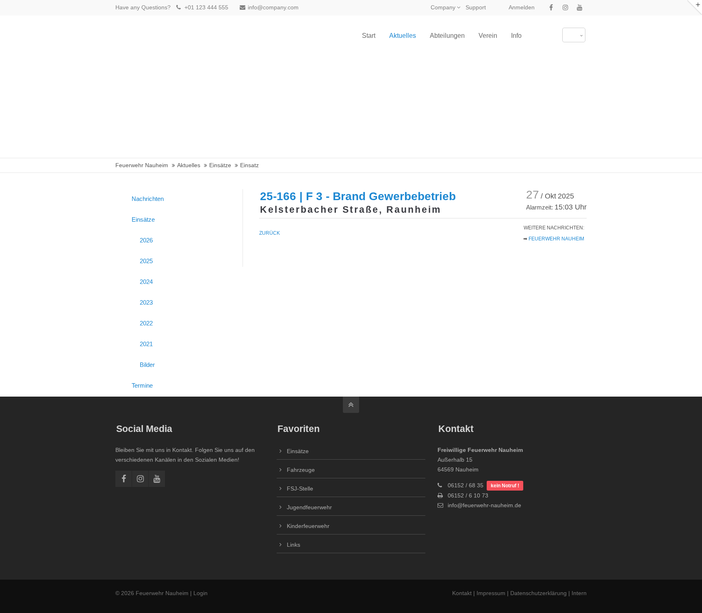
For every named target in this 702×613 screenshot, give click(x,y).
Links (293, 544)
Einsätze (143, 219)
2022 (146, 323)
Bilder (147, 364)
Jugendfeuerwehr (309, 507)
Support (476, 7)
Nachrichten (148, 198)
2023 (146, 302)
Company (443, 7)
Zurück (269, 233)
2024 (146, 281)
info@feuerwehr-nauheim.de (484, 505)
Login (200, 593)
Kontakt (462, 593)
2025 (146, 260)
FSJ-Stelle (300, 488)
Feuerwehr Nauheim (556, 239)
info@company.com (273, 7)
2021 (146, 343)
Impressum (491, 593)
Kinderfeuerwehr (308, 526)
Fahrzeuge (301, 470)
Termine (142, 385)
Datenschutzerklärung (538, 593)
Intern (579, 593)
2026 (146, 240)
